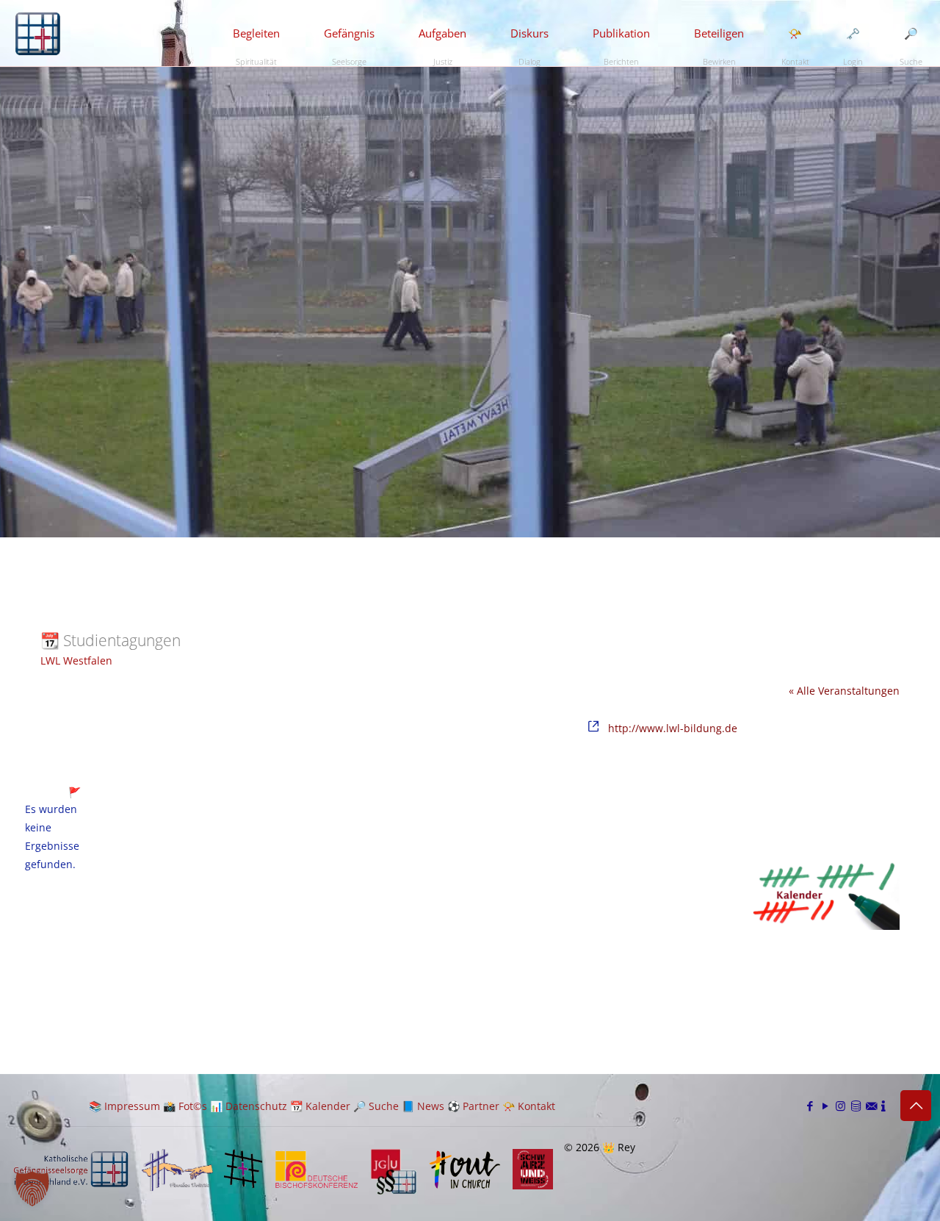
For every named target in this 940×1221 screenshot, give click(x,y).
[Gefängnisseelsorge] (38, 33)
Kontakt (536, 1106)
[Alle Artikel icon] (855, 1105)
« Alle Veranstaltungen (844, 691)
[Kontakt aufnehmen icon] (871, 1105)
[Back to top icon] (915, 1105)
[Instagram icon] (840, 1105)
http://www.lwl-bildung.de (672, 728)
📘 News (423, 1106)
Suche (384, 1106)
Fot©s (192, 1106)
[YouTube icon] (825, 1105)
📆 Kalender (320, 1106)
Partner (481, 1106)
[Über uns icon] (883, 1105)
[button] (32, 1188)
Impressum (132, 1106)
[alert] (52, 836)
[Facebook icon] (809, 1105)
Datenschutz (256, 1106)
